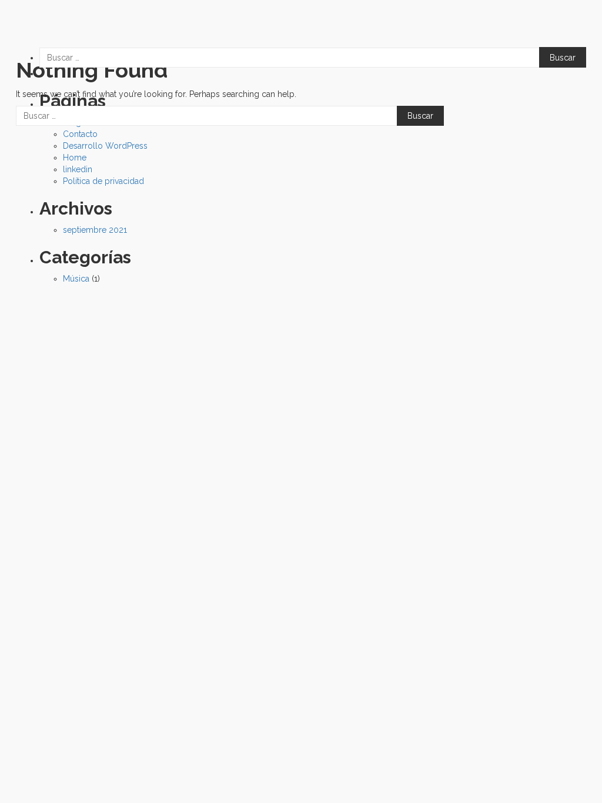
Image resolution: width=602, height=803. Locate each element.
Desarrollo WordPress (105, 145)
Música (76, 278)
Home (74, 157)
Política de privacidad (103, 181)
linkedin (77, 169)
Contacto (80, 134)
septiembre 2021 (95, 230)
